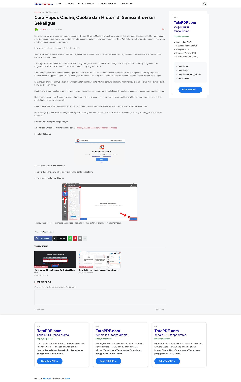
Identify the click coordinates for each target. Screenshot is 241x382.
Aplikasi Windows (50, 12)
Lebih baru (40, 310)
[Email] (80, 238)
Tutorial (70, 4)
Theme (67, 378)
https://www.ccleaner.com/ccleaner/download (97, 128)
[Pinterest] (75, 238)
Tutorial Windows (108, 4)
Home (59, 4)
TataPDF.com (127, 4)
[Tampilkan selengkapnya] (85, 238)
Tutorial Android (86, 4)
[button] (204, 4)
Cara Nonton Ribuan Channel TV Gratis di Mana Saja (54, 271)
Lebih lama (159, 310)
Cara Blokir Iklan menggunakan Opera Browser (99, 270)
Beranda (37, 12)
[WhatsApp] (70, 238)
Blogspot (47, 378)
